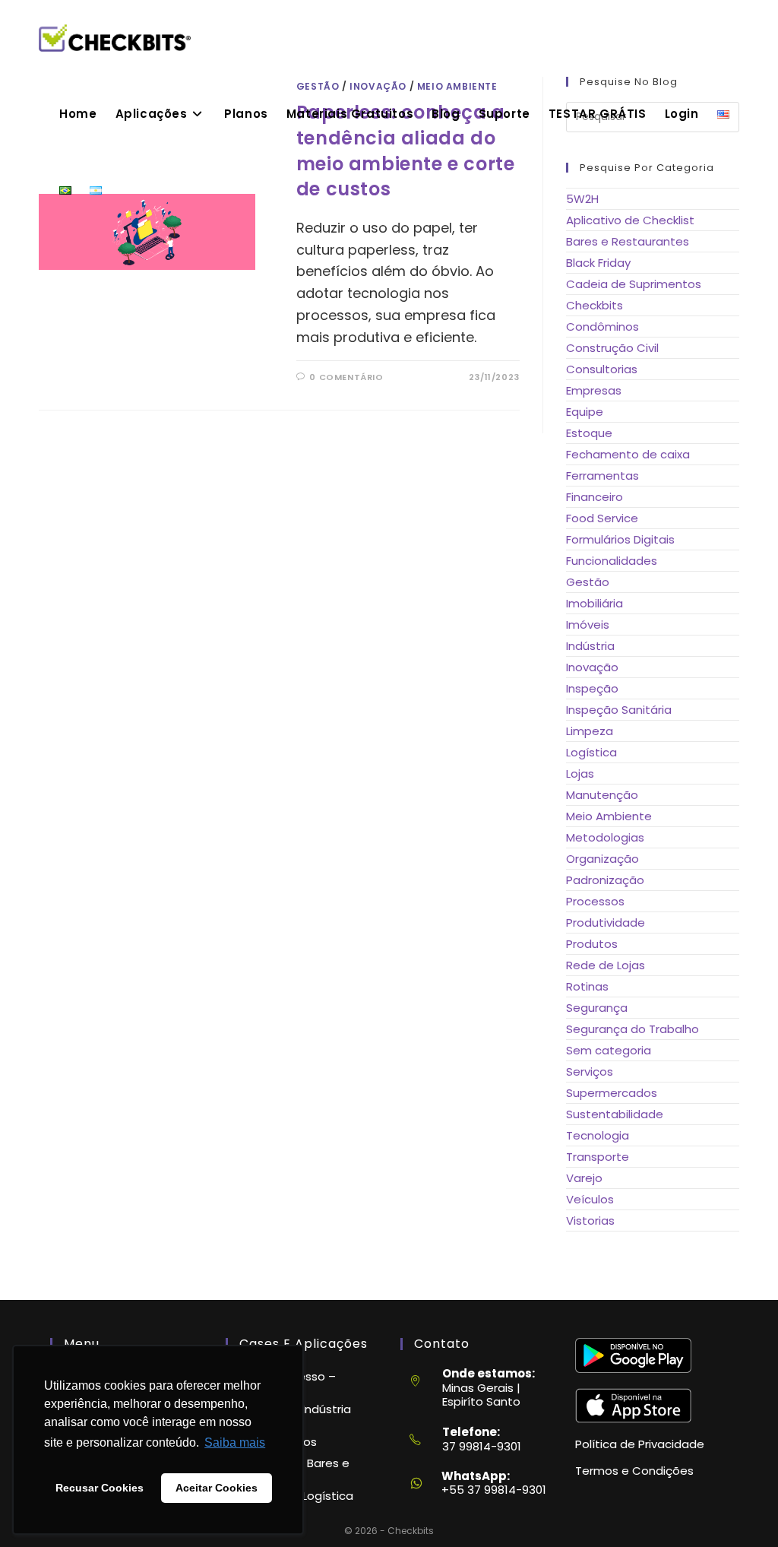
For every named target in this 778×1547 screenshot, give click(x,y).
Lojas (580, 773)
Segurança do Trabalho (632, 1029)
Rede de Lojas (605, 965)
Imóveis (587, 624)
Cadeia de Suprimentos (633, 284)
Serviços (589, 1071)
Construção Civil (612, 348)
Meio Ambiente (609, 816)
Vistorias (590, 1220)
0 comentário (346, 377)
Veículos (590, 1199)
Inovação (592, 667)
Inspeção (592, 688)
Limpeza (589, 731)
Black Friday (598, 263)
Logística (591, 752)
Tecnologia (597, 1135)
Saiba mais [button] (234, 1442)
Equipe (584, 412)
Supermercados (611, 1093)
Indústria (590, 646)
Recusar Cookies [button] (99, 1488)
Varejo (584, 1178)
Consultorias (601, 369)
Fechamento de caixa (628, 454)
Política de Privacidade (639, 1444)
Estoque (589, 433)
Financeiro (594, 497)
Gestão (587, 582)
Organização (602, 859)
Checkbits (594, 305)
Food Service (602, 518)
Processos (595, 901)
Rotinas (587, 986)
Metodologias (605, 837)
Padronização (605, 880)
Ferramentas (602, 475)
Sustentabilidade (614, 1114)
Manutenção (602, 795)
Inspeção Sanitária (619, 710)
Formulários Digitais (620, 539)
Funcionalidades (611, 561)
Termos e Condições (634, 1471)
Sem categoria (608, 1050)
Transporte (597, 1157)
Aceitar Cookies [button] (217, 1488)
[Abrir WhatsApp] (740, 1508)
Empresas (593, 390)
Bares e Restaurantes (627, 241)
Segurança (597, 1008)
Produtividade (605, 922)
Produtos (592, 944)
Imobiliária (594, 603)
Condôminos (602, 326)
